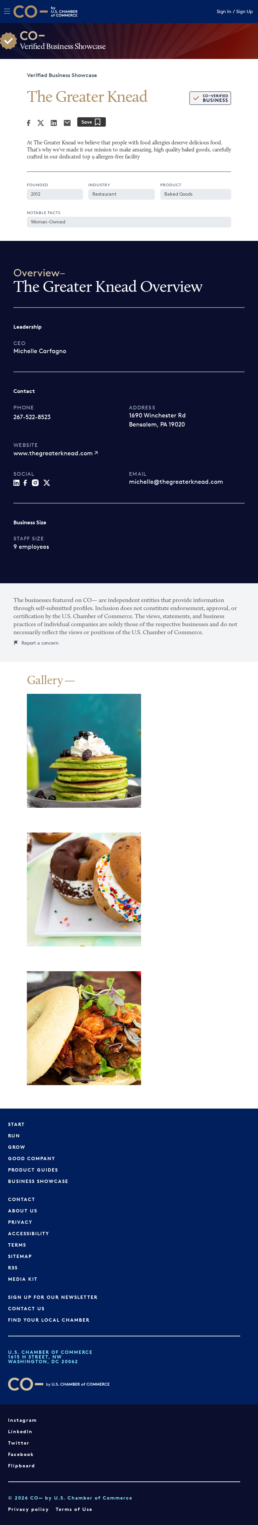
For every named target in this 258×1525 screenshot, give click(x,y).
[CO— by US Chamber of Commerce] (30, 11)
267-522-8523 (32, 416)
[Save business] (91, 122)
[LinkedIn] (54, 123)
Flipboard (21, 1465)
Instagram (22, 1420)
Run (14, 1135)
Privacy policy (28, 1509)
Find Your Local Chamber (49, 1320)
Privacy (20, 1222)
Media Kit (23, 1279)
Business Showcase (38, 1181)
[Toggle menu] (7, 11)
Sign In (224, 11)
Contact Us (26, 1308)
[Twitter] (40, 123)
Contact (21, 1199)
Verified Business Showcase (62, 75)
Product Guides (33, 1170)
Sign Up (244, 11)
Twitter (19, 1443)
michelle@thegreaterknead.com (176, 481)
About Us (22, 1210)
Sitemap (20, 1256)
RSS (13, 1267)
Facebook (21, 1454)
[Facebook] (29, 123)
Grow (17, 1147)
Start (16, 1124)
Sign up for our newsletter (53, 1297)
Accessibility (28, 1233)
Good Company (31, 1158)
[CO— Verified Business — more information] (210, 98)
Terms (17, 1245)
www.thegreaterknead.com (53, 453)
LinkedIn (20, 1431)
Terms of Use (74, 1509)
